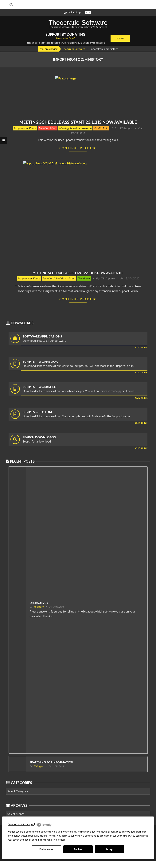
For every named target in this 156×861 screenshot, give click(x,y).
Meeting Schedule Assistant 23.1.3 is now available (78, 122)
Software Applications (42, 336)
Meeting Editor (48, 128)
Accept (110, 849)
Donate (120, 38)
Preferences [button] (59, 839)
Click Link (141, 372)
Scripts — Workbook (40, 361)
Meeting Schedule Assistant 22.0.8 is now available (78, 273)
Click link (141, 347)
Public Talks (101, 128)
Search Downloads (39, 437)
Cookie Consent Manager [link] (21, 824)
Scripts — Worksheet (40, 386)
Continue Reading (78, 148)
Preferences (46, 849)
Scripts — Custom (37, 412)
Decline (78, 849)
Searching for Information (51, 762)
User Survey (39, 602)
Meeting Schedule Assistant (75, 128)
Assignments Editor (25, 128)
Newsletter (84, 278)
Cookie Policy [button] (123, 835)
